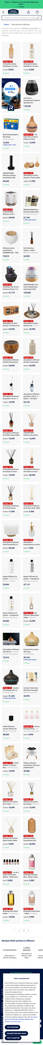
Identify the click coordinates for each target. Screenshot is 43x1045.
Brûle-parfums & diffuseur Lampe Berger (27, 956)
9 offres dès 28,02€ (9, 698)
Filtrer (37, 1042)
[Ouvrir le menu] (3, 12)
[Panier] (37, 12)
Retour (6, 24)
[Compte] (28, 12)
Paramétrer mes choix (16, 1033)
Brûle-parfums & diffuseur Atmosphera (10, 957)
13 (24, 930)
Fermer (21, 7)
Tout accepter (13, 1038)
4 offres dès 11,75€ (9, 145)
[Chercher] (38, 18)
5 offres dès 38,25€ (30, 660)
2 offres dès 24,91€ (30, 220)
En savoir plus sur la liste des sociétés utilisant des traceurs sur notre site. (21, 1019)
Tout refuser (12, 1027)
